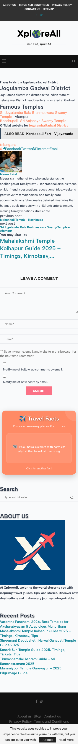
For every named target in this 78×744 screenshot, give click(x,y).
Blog (37, 716)
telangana (8, 145)
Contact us (32, 9)
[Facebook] (36, 15)
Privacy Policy (62, 5)
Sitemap (48, 9)
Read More (66, 739)
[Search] (74, 61)
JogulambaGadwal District (48, 125)
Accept (47, 739)
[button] (39, 262)
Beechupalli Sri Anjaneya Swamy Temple (33, 121)
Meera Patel (8, 174)
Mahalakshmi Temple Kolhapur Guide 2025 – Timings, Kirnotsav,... (30, 248)
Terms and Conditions (34, 5)
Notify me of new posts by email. (25, 382)
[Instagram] (42, 15)
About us (9, 5)
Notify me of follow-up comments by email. (33, 369)
